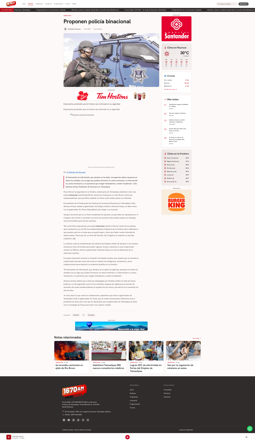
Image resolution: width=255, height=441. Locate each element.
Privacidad (167, 390)
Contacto (167, 397)
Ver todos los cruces (169, 89)
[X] (83, 420)
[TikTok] (78, 420)
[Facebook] (64, 420)
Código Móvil (189, 430)
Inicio (24, 4)
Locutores (48, 4)
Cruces (67, 4)
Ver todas (196, 338)
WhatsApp (91, 315)
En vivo (244, 4)
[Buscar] (219, 4)
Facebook (76, 315)
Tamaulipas (67, 15)
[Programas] (88, 420)
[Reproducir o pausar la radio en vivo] (127, 437)
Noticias (30, 4)
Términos (167, 393)
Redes (74, 4)
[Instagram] (73, 420)
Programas (39, 4)
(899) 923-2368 (76, 415)
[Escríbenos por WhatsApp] (250, 428)
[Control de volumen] (246, 437)
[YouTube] (69, 420)
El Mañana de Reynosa (76, 172)
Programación (58, 4)
